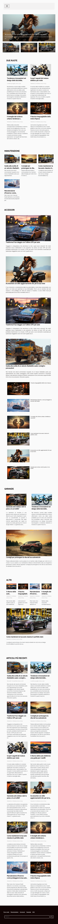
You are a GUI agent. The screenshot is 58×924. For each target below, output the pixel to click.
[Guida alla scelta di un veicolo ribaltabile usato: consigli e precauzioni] (12, 158)
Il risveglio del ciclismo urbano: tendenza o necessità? (29, 50)
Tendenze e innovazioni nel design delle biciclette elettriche (16, 80)
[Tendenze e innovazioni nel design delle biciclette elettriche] (17, 70)
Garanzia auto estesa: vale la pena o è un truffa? (40, 467)
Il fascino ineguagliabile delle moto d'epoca (40, 117)
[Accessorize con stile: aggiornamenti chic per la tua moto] (29, 27)
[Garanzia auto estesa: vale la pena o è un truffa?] (18, 472)
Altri (33, 912)
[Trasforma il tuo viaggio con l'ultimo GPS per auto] (28, 228)
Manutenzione (14, 912)
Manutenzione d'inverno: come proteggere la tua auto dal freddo (10, 194)
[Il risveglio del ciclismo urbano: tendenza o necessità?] (17, 108)
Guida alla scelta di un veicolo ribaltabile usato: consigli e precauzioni (12, 169)
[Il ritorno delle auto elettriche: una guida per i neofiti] (11, 586)
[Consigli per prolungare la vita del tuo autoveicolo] (29, 158)
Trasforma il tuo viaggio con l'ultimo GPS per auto (23, 242)
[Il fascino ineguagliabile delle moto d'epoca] (40, 108)
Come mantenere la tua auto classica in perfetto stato (47, 50)
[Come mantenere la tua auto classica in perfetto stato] (46, 158)
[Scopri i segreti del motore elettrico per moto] (40, 70)
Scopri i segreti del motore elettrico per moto (39, 79)
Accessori (22, 912)
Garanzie (28, 912)
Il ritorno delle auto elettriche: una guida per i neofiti (40, 756)
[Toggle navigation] (7, 6)
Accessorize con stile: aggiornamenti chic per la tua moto (25, 34)
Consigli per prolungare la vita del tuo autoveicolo (28, 168)
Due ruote (6, 912)
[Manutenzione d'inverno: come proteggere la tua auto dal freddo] (12, 183)
